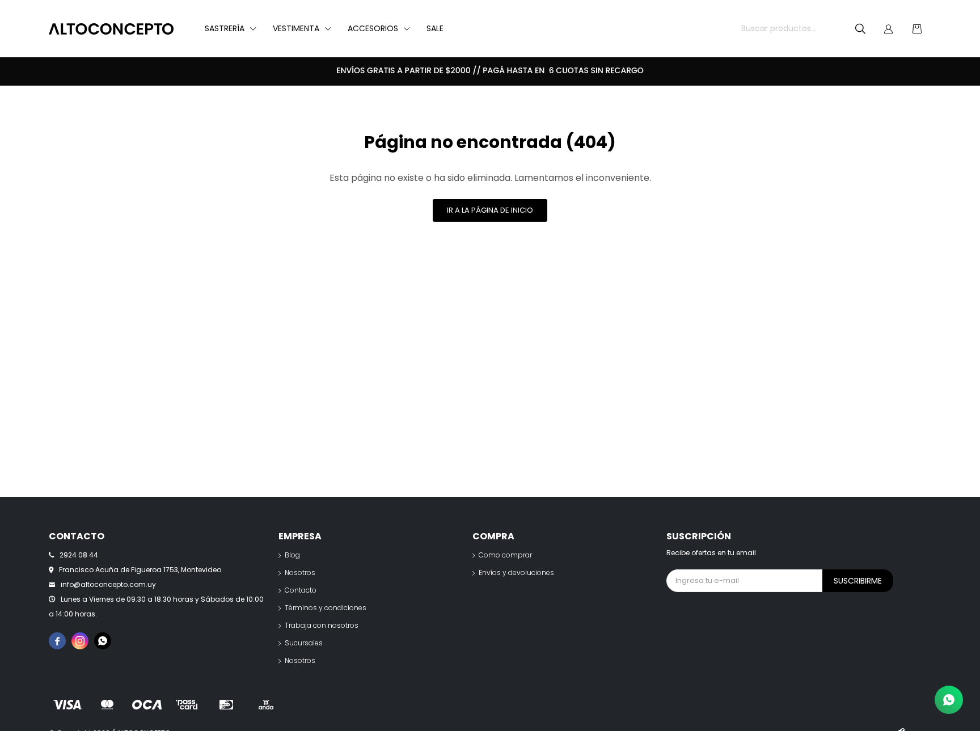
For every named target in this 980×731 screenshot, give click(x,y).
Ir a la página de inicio (490, 210)
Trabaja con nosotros (321, 625)
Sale (434, 28)
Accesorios (373, 28)
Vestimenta (296, 28)
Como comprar (505, 555)
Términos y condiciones (325, 607)
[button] (860, 29)
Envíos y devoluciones (516, 572)
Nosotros (300, 572)
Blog (292, 555)
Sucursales (304, 643)
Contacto (300, 590)
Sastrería (224, 28)
